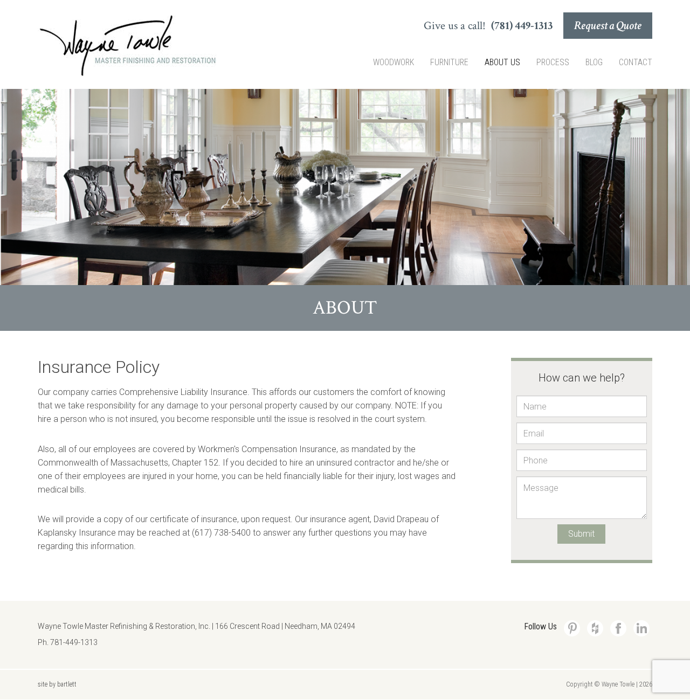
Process (552, 62)
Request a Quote (607, 25)
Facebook (618, 628)
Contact (635, 62)
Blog (594, 62)
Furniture (449, 62)
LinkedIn (641, 628)
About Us (502, 62)
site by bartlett (57, 684)
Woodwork (393, 62)
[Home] (127, 46)
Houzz (595, 628)
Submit (581, 534)
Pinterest (572, 628)
